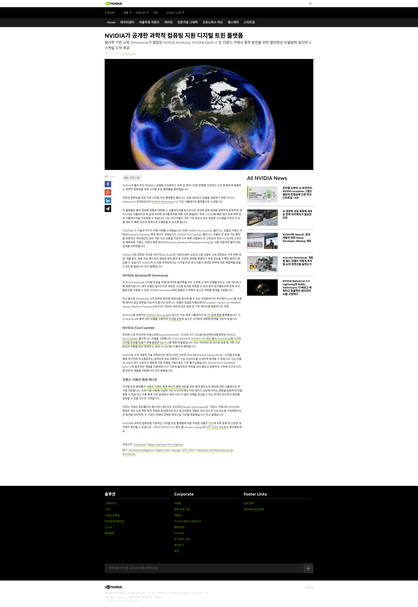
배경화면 (109, 533)
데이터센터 (127, 22)
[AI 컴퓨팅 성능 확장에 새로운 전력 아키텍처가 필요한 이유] (262, 217)
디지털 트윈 (175, 318)
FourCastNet (130, 338)
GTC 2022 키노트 (216, 427)
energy (176, 450)
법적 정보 (249, 503)
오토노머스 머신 (213, 22)
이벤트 (178, 503)
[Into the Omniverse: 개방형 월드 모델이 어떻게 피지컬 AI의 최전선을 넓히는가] (262, 264)
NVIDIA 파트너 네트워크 (187, 521)
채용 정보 (179, 527)
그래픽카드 (111, 503)
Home (111, 22)
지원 (155, 12)
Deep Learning (157, 444)
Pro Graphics (175, 444)
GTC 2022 (188, 450)
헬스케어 (233, 22)
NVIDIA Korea (129, 53)
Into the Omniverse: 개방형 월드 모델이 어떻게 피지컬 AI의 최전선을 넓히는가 (298, 261)
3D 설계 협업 (214, 315)
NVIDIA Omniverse (163, 201)
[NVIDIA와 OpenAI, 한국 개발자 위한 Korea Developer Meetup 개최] (262, 241)
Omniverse (129, 453)
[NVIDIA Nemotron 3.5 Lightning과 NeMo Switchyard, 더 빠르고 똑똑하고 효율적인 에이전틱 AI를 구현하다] (262, 287)
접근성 (121, 597)
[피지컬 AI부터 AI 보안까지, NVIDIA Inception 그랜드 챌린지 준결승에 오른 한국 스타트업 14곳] (262, 194)
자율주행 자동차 (149, 22)
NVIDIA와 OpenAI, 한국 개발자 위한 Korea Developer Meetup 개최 (297, 238)
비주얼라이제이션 (114, 521)
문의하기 (179, 545)
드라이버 (109, 12)
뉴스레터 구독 (182, 539)
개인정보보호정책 (114, 593)
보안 (176, 551)
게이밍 (168, 22)
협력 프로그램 (182, 509)
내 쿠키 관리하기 (157, 593)
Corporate (139, 444)
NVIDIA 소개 (174, 12)
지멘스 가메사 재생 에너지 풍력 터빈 (166, 386)
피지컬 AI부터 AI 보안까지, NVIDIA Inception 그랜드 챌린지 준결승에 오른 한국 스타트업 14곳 (298, 192)
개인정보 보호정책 (254, 509)
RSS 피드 (179, 533)
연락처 (158, 597)
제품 (125, 12)
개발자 (178, 515)
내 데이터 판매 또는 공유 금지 (185, 593)
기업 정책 (133, 597)
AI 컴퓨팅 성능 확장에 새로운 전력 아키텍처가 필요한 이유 (297, 214)
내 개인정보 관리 (136, 593)
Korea (309, 587)
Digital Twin (163, 450)
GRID (108, 509)
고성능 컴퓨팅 (112, 515)
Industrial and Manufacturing (215, 450)
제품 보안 (147, 597)
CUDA (108, 527)
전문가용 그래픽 (187, 22)
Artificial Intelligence (141, 450)
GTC (211, 423)
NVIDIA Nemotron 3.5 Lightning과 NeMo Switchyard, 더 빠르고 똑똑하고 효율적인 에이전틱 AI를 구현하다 (297, 287)
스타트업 (249, 22)
